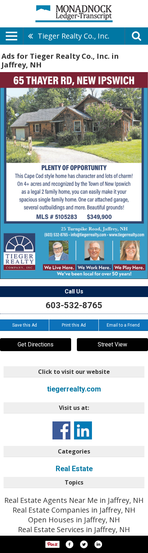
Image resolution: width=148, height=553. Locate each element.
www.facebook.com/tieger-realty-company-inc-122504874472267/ (61, 430)
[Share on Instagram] (98, 544)
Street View (112, 344)
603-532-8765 (74, 305)
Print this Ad (74, 325)
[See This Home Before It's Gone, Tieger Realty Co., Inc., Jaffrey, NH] (74, 175)
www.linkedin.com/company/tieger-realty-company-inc (83, 430)
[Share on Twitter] (83, 544)
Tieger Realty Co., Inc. (74, 36)
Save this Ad (24, 325)
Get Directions (36, 344)
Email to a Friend (123, 325)
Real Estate (74, 468)
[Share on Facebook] (69, 544)
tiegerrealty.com (74, 389)
